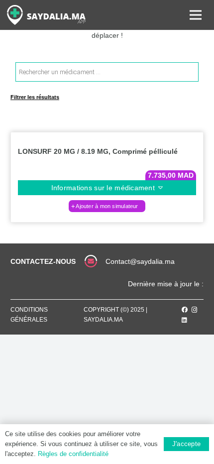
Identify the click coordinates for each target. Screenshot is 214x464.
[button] (107, 206)
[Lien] (46, 15)
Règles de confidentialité (73, 454)
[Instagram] (195, 310)
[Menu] (195, 14)
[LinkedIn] (184, 320)
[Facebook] (185, 310)
